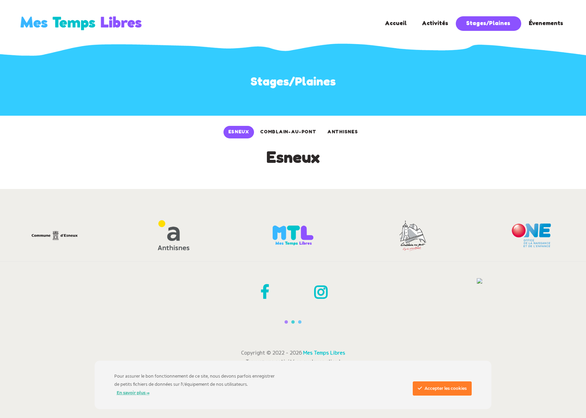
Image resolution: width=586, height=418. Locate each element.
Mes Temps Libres (324, 352)
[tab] (238, 132)
